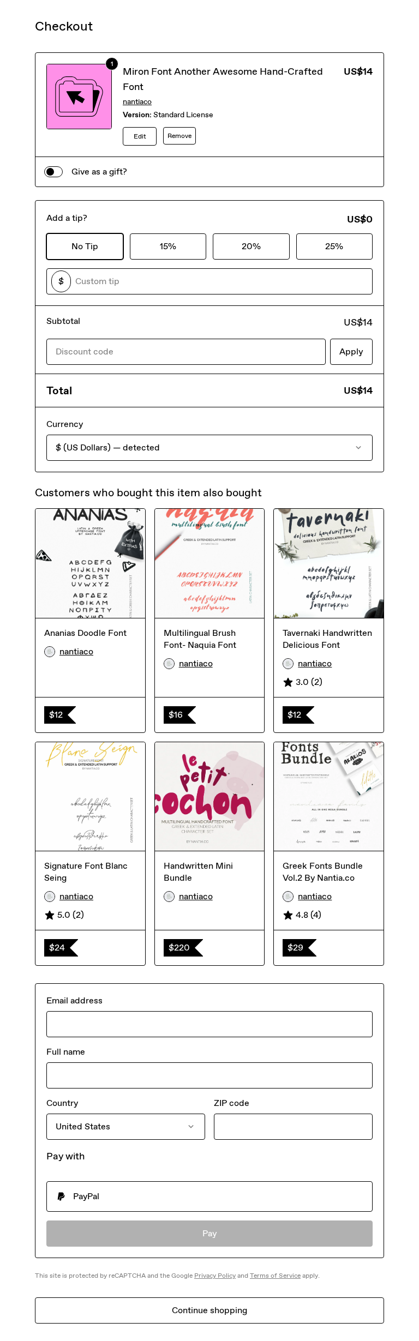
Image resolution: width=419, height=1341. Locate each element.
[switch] (53, 171)
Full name (65, 1052)
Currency (64, 424)
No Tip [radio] (84, 246)
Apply (351, 351)
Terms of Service (275, 1275)
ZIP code (231, 1103)
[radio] (209, 1196)
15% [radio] (168, 246)
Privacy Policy (215, 1275)
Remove (179, 136)
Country (62, 1103)
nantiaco (137, 101)
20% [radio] (251, 246)
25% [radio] (334, 246)
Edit (140, 136)
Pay (209, 1233)
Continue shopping (209, 1310)
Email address (74, 1000)
